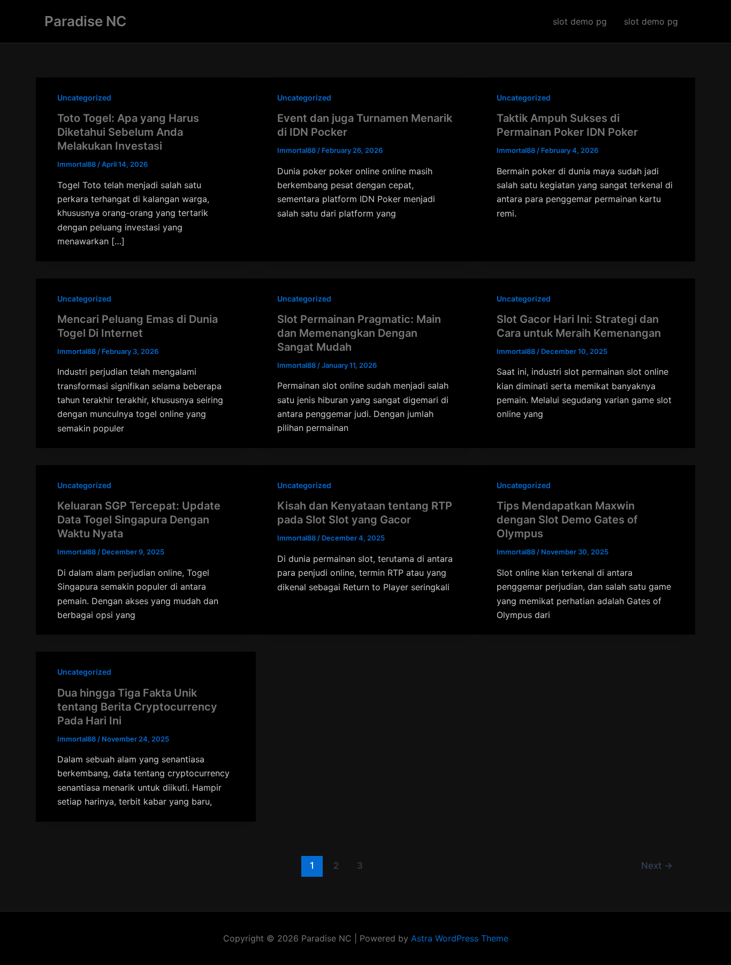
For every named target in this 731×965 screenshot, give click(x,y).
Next (657, 865)
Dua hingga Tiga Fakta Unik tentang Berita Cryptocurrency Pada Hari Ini (137, 706)
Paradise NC (85, 21)
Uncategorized (84, 97)
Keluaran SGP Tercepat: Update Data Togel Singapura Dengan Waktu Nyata (138, 519)
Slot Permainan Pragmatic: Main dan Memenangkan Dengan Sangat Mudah (359, 333)
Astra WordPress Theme (459, 938)
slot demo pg (580, 21)
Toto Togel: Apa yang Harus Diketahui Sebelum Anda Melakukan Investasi (128, 132)
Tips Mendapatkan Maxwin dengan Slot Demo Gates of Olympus (567, 519)
